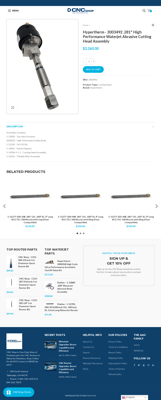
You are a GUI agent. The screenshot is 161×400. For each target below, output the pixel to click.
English (130, 397)
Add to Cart (93, 69)
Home (85, 25)
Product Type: (90, 84)
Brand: (86, 87)
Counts (73, 355)
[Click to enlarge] (13, 108)
